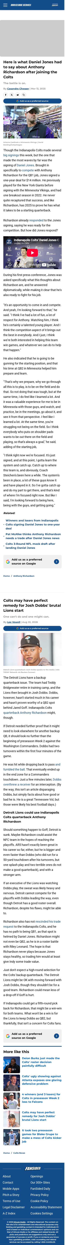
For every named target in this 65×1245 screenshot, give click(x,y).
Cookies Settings (41, 1213)
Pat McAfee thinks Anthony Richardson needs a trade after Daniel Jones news (33, 536)
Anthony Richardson (23, 576)
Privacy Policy (39, 1195)
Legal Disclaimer (14, 1207)
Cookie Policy (39, 1201)
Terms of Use (11, 1201)
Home (6, 576)
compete (28, 170)
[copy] (23, 94)
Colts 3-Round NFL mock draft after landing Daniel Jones (30, 545)
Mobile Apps (11, 1188)
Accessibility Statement (46, 1207)
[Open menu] (5, 5)
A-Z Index (9, 1213)
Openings (36, 1176)
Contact (8, 1182)
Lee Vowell (13, 622)
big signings (11, 155)
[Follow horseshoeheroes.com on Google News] (56, 561)
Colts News (19, 1153)
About (7, 1176)
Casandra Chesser (18, 88)
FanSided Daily (40, 1188)
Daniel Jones (25, 165)
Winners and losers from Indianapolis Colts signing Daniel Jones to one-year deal (33, 524)
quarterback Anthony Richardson (25, 712)
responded (36, 220)
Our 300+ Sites (40, 1182)
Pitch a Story (11, 1195)
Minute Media (20, 1222)
